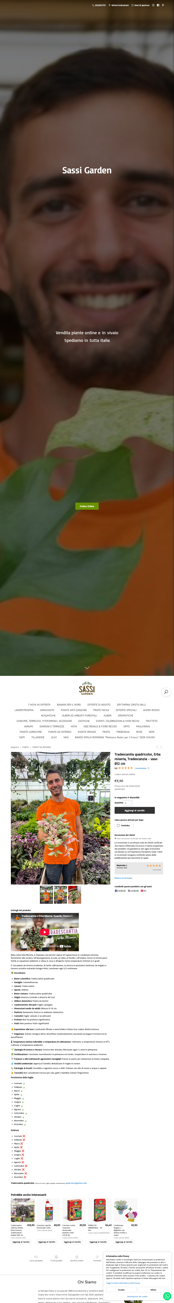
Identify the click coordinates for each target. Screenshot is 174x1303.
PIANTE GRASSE (87, 731)
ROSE (139, 731)
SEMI (151, 731)
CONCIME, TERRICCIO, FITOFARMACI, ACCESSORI (44, 721)
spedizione (120, 789)
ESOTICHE (84, 721)
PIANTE (25, 747)
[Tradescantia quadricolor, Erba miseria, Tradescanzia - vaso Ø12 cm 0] (46, 895)
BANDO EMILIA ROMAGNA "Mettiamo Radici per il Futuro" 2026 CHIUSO (115, 737)
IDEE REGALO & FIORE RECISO (100, 726)
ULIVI (54, 737)
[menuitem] (157, 747)
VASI (66, 737)
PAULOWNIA (143, 726)
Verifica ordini (76, 1260)
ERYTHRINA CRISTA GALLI (131, 704)
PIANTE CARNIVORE (31, 731)
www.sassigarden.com (76, 1183)
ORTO (126, 726)
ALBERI (107, 715)
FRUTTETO (152, 721)
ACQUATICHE (48, 715)
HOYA (74, 726)
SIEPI (22, 737)
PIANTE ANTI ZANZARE (74, 710)
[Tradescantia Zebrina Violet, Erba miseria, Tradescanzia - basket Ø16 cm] (22, 1210)
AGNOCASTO (47, 710)
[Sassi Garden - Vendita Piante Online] (87, 689)
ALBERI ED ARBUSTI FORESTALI (79, 715)
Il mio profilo (56, 1260)
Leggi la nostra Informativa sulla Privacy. (123, 1283)
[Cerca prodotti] (166, 691)
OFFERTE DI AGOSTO (99, 704)
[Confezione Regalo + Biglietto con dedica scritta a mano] (125, 1210)
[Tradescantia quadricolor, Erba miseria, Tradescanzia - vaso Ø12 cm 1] (60, 895)
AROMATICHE (125, 715)
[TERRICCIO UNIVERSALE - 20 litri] (100, 1210)
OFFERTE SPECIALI (126, 710)
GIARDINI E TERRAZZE (52, 726)
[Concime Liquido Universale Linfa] (48, 1210)
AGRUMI (28, 726)
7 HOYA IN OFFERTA (39, 704)
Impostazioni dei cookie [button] (137, 1296)
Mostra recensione (123, 878)
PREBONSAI (123, 731)
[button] (124, 825)
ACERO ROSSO (151, 710)
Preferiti (97, 1260)
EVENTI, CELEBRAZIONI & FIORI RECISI (117, 721)
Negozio (15, 747)
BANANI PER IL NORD (69, 704)
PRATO (106, 731)
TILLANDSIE (37, 737)
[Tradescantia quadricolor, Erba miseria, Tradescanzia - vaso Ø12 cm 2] (74, 895)
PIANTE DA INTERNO (59, 731)
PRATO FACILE (101, 710)
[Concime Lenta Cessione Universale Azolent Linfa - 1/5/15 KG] (74, 1210)
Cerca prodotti (36, 1260)
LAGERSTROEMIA (24, 710)
